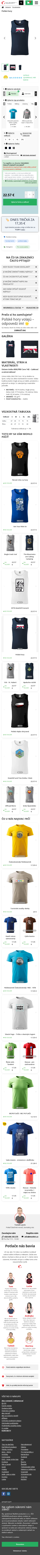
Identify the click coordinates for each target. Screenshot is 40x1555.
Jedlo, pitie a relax (8, 1474)
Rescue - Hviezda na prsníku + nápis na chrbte (29, 1190)
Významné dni (26, 1474)
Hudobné (5, 1472)
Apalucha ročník (29, 682)
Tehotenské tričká (28, 1467)
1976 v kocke (10, 1188)
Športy (23, 1462)
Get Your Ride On (20, 526)
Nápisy (23, 1447)
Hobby (4, 1469)
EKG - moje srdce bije (10, 1459)
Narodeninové (26, 1444)
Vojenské (24, 1472)
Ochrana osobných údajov (11, 1420)
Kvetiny (4, 1477)
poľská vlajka (22, 241)
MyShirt (24, 1479)
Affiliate (4, 1418)
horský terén (10, 241)
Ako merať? (6, 1413)
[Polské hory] (10, 349)
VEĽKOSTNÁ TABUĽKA (27, 134)
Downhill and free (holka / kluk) (20, 778)
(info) (23, 230)
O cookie (5, 1428)
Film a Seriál (6, 1464)
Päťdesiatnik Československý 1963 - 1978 (20, 988)
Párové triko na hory (20, 480)
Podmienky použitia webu (11, 1425)
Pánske (13, 94)
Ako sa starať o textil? (10, 1416)
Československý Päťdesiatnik (20, 862)
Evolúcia (5, 1462)
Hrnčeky (5, 1454)
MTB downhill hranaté (20, 608)
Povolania (24, 1449)
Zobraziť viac (20, 330)
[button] (29, 2)
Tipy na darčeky (8, 1444)
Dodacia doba (7, 1408)
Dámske (28, 94)
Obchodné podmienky (10, 1423)
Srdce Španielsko (29, 806)
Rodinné (24, 1457)
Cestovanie (8, 7)
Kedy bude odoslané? (29, 155)
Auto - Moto (6, 1452)
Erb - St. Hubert (10, 682)
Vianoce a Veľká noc (28, 1469)
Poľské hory (20, 655)
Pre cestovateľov (16, 7)
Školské (24, 1464)
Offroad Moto (10, 806)
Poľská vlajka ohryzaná (20, 731)
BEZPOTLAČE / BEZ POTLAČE (20, 1113)
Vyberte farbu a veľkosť (20, 202)
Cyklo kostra (29, 936)
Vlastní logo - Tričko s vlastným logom (20, 1034)
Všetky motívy (7, 1449)
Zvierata (24, 1477)
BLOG (4, 1403)
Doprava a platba (8, 1411)
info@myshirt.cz (31, 1236)
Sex (22, 1459)
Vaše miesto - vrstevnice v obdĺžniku (20, 1160)
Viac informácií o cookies (10, 1537)
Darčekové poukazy (9, 1447)
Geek (4, 1467)
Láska (4, 1479)
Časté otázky (7, 1406)
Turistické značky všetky (20, 908)
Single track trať (10, 554)
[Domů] (3, 7)
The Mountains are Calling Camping (29, 556)
